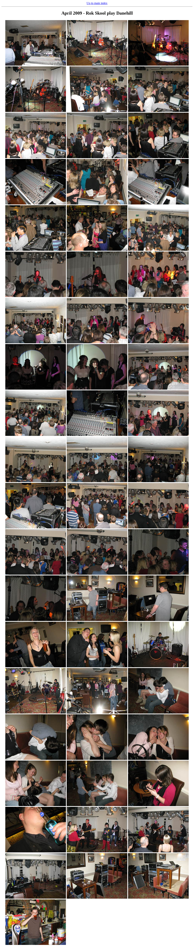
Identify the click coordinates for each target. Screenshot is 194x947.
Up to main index (97, 3)
